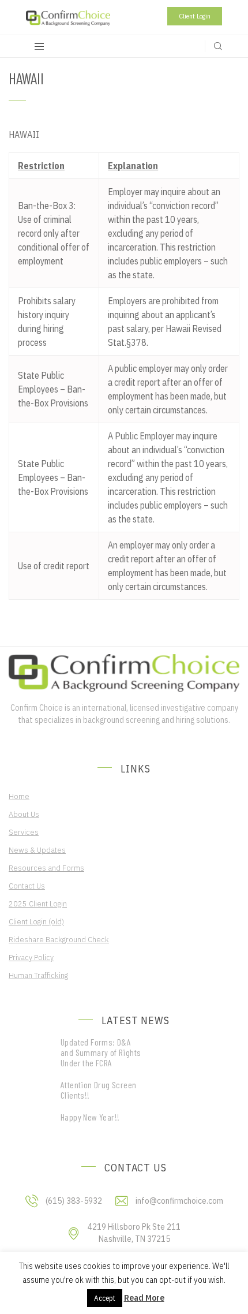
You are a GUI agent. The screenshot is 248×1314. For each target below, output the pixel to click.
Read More (144, 1297)
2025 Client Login (38, 903)
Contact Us (27, 885)
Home (19, 796)
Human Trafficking (38, 975)
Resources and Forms (46, 868)
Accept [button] (104, 1298)
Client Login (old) (36, 921)
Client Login (195, 16)
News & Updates (37, 850)
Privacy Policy (31, 957)
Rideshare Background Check (59, 939)
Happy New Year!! (90, 1117)
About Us (24, 814)
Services (24, 832)
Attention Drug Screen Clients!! (98, 1090)
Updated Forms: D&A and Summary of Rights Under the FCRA (101, 1052)
